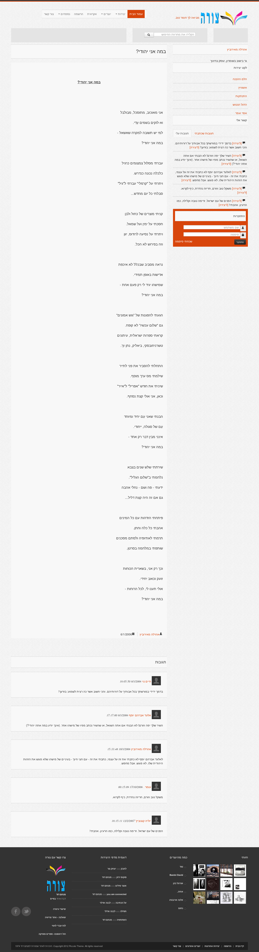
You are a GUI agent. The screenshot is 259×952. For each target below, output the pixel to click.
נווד (181, 866)
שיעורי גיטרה (59, 908)
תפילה (123, 911)
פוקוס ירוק (121, 877)
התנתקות (241, 96)
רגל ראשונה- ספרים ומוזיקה (52, 933)
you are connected (116, 894)
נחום (180, 908)
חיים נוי (146, 681)
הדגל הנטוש (240, 104)
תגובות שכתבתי (204, 133)
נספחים (65, 14)
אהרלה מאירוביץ (149, 634)
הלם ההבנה (240, 79)
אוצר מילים (120, 885)
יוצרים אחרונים (192, 946)
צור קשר (49, 14)
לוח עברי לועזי (59, 925)
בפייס (53, 898)
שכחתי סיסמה (183, 241)
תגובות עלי (182, 133)
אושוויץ (242, 87)
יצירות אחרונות (212, 946)
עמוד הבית (136, 14)
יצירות (121, 14)
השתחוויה (121, 919)
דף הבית (240, 946)
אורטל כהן (178, 883)
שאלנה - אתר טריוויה (55, 917)
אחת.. (180, 891)
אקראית (92, 14)
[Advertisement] (68, 35)
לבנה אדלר (105, 902)
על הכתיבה (121, 902)
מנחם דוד (106, 877)
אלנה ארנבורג (176, 899)
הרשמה (78, 14)
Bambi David (176, 874)
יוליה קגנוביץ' (143, 820)
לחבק (123, 868)
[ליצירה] (237, 143)
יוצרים (107, 14)
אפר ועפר (241, 113)
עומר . (147, 787)
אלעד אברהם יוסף (140, 715)
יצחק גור (111, 868)
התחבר (240, 242)
